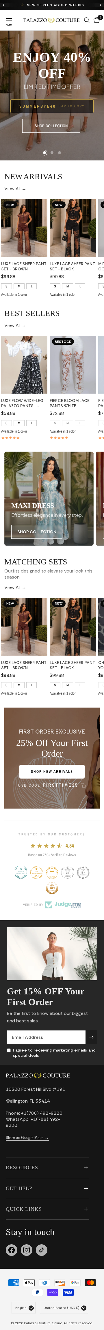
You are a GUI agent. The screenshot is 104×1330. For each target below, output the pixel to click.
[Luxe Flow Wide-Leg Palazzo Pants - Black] (24, 365)
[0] (96, 20)
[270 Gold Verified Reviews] (52, 872)
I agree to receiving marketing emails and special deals (54, 1052)
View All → (15, 188)
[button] (35, 120)
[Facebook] (11, 1250)
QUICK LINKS (24, 1209)
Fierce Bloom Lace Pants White (70, 403)
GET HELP (19, 1188)
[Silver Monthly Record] (67, 872)
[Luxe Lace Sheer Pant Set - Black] (73, 228)
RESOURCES (22, 1167)
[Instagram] (26, 1250)
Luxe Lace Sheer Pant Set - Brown (24, 266)
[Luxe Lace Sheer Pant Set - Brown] (24, 228)
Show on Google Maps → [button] (27, 1137)
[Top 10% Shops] (52, 888)
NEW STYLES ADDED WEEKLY (49, 5)
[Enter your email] (91, 1037)
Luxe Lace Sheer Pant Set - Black (72, 266)
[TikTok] (41, 1250)
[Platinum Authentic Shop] (20, 872)
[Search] (87, 20)
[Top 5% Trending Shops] (83, 872)
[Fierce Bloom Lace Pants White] (73, 365)
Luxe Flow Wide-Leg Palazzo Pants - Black (22, 403)
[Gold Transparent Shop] (36, 872)
